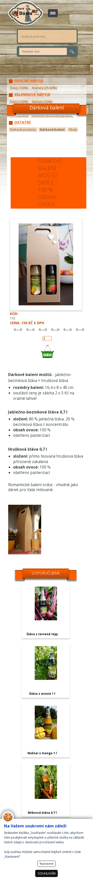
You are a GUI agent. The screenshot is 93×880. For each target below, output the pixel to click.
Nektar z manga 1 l (42, 753)
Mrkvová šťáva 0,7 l (42, 813)
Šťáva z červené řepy (42, 634)
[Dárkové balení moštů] (24, 553)
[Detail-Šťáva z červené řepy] (46, 619)
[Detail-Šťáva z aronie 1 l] (46, 678)
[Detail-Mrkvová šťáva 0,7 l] (46, 797)
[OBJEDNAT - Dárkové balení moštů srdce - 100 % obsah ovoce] (47, 351)
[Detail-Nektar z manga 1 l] (46, 738)
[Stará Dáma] (25, 13)
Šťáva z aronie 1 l (42, 693)
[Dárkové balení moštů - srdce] (48, 309)
